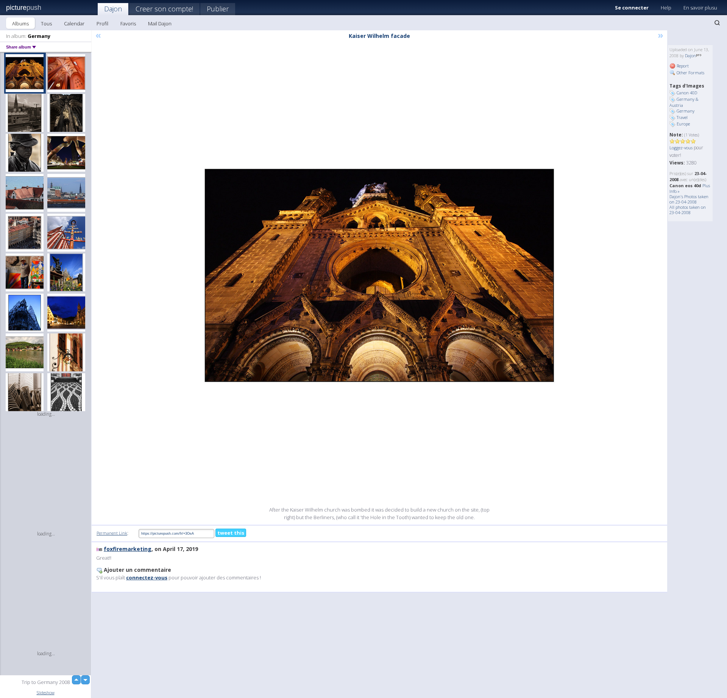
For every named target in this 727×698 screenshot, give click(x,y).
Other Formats (690, 72)
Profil (102, 23)
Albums (20, 23)
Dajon (113, 8)
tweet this (230, 532)
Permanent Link (112, 533)
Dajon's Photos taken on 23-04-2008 (688, 199)
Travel (682, 117)
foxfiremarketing (127, 548)
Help (666, 7)
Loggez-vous (681, 147)
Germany (685, 111)
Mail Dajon (160, 23)
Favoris (128, 23)
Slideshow (46, 692)
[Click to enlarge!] (379, 275)
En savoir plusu (700, 7)
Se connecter (632, 7)
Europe (683, 124)
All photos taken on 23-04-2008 (687, 209)
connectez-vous (146, 577)
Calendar (74, 23)
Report (682, 66)
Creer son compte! (164, 8)
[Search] (717, 23)
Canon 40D (687, 92)
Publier (218, 8)
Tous (46, 23)
